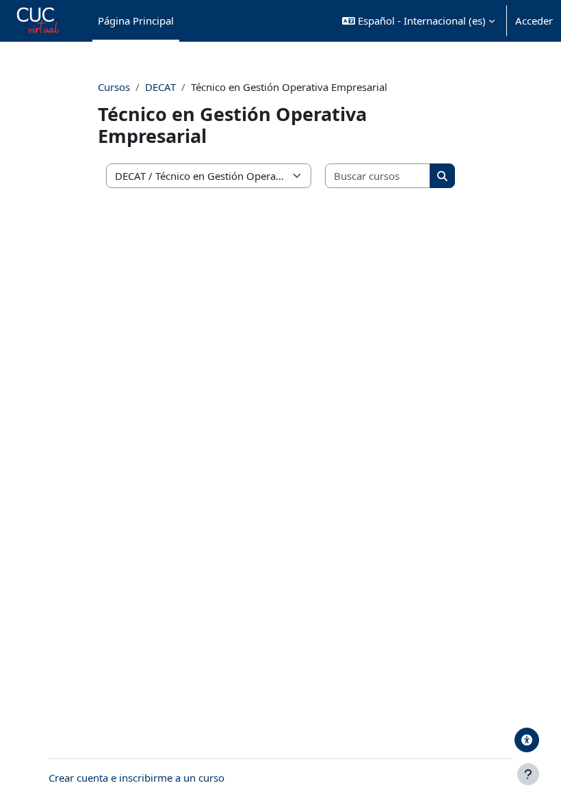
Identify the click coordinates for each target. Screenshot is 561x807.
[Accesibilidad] (526, 740)
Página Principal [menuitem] (136, 20)
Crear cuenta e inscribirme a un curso (136, 777)
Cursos (114, 87)
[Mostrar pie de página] (528, 774)
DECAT (160, 87)
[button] (418, 21)
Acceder (534, 20)
